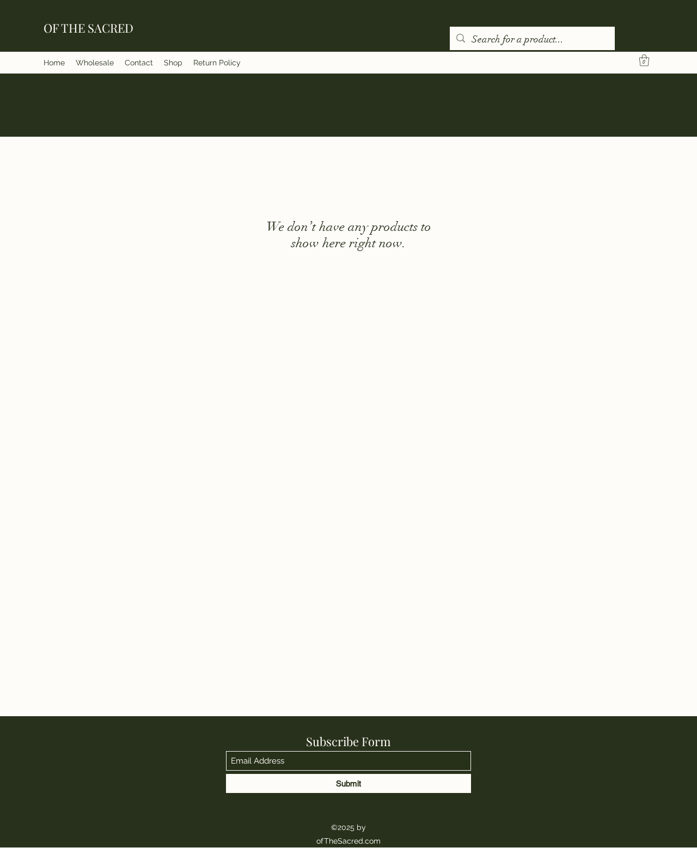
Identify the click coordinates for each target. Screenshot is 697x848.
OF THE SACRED (88, 28)
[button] (644, 60)
